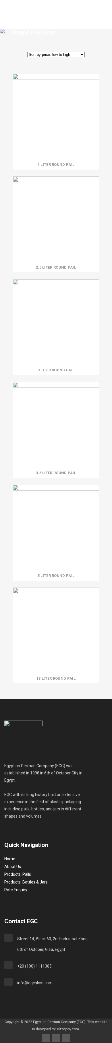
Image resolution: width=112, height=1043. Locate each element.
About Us (12, 866)
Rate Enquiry (15, 889)
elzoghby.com (68, 1029)
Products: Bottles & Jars (26, 882)
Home (9, 858)
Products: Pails (17, 874)
